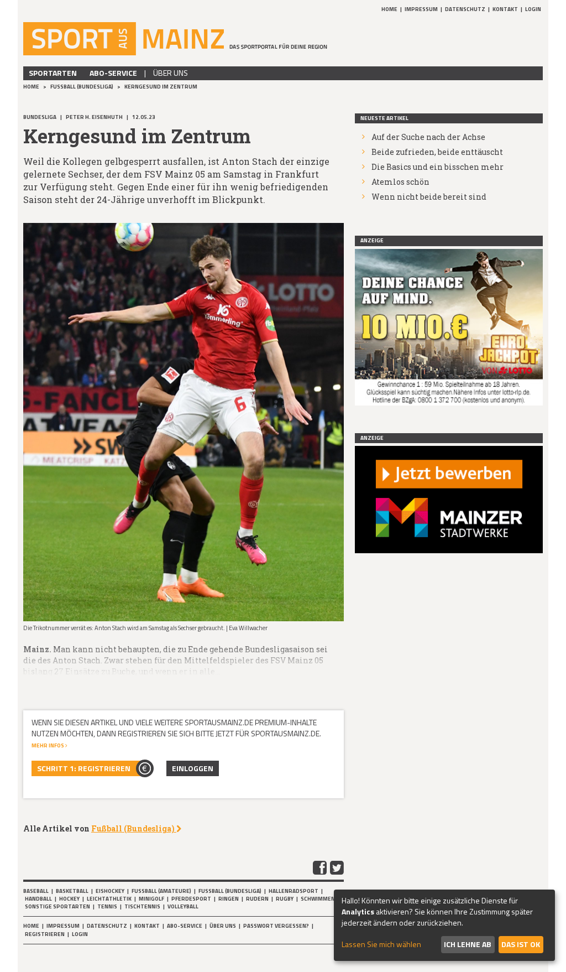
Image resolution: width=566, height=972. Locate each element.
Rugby (285, 899)
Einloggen (192, 768)
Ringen (228, 899)
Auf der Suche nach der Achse (428, 137)
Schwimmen (318, 899)
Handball (38, 899)
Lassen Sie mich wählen (381, 944)
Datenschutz (465, 9)
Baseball (36, 891)
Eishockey (110, 891)
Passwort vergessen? (276, 926)
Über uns (170, 73)
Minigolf (151, 899)
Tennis (107, 906)
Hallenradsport (293, 891)
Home (389, 9)
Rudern (257, 899)
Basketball (72, 891)
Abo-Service (113, 73)
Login (533, 9)
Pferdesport (191, 899)
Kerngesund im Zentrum (160, 86)
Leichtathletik (109, 899)
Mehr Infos (48, 745)
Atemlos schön (400, 181)
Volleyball (182, 906)
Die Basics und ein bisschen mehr (437, 167)
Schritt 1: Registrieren (83, 768)
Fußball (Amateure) (161, 891)
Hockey (69, 899)
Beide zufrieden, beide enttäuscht (437, 152)
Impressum (421, 9)
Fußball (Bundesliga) (82, 86)
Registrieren (45, 934)
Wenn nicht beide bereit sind (428, 196)
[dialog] (444, 925)
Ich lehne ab (467, 944)
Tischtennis (142, 906)
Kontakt (505, 9)
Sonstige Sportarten (57, 906)
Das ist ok (520, 944)
